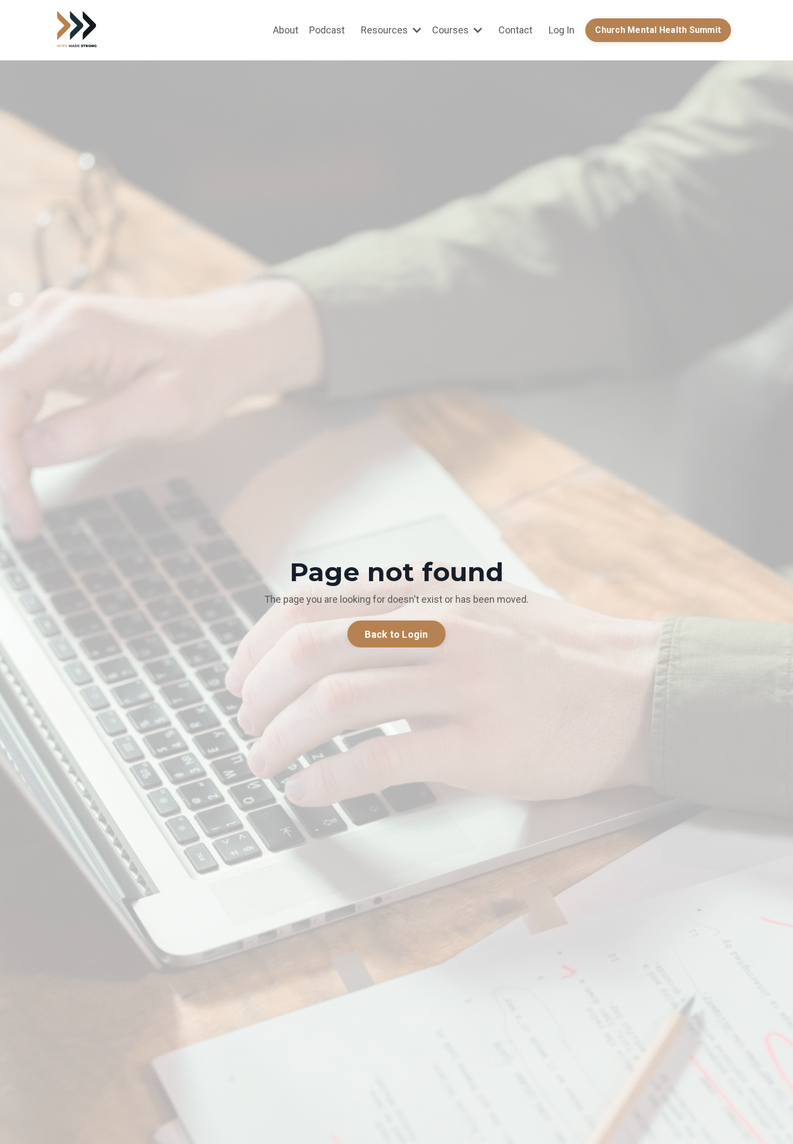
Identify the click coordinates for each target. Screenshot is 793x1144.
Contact (515, 30)
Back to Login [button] (396, 634)
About (285, 30)
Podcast (327, 30)
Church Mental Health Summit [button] (658, 30)
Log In (562, 30)
